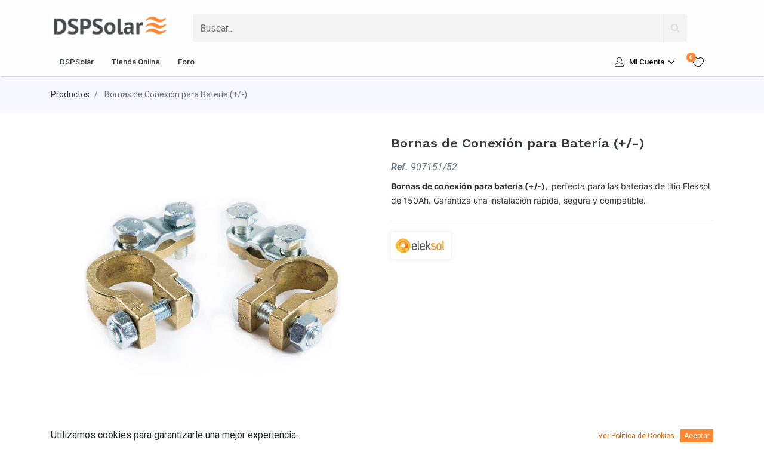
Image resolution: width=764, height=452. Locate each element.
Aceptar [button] (697, 436)
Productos (70, 94)
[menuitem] (77, 62)
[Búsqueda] (675, 28)
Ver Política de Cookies (636, 436)
